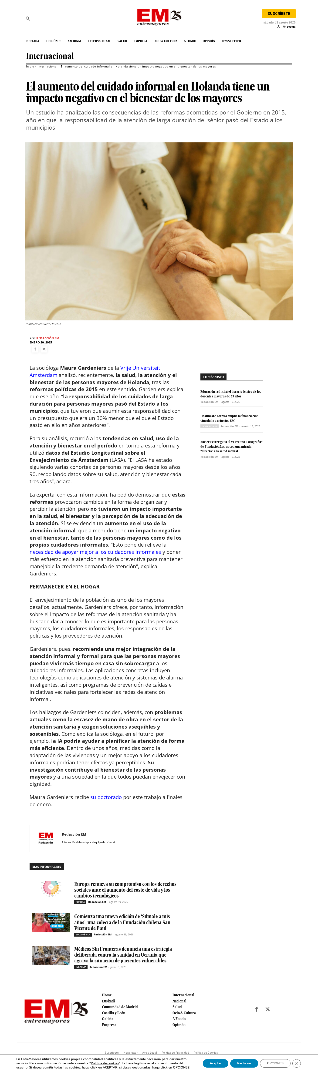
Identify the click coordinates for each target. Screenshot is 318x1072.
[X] (44, 349)
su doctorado (106, 796)
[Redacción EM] (46, 838)
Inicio (30, 66)
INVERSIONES (209, 426)
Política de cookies (105, 1063)
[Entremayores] (159, 16)
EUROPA (80, 902)
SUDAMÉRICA (83, 934)
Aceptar (215, 1063)
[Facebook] (35, 349)
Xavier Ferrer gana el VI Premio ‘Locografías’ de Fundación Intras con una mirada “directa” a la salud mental (231, 446)
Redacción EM (47, 338)
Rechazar (244, 1063)
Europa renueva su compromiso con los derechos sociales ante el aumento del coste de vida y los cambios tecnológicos (125, 890)
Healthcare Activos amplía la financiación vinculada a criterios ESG (229, 418)
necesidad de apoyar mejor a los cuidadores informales (95, 551)
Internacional (50, 56)
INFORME (81, 967)
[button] (28, 18)
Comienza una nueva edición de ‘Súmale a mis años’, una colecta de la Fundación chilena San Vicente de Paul (122, 922)
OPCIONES (275, 1063)
